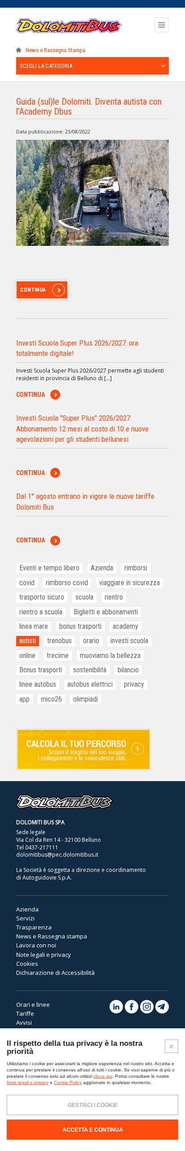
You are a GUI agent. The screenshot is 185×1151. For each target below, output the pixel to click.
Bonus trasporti (40, 670)
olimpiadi (85, 699)
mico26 (51, 699)
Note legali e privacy (43, 955)
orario (91, 640)
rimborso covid (67, 582)
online (27, 655)
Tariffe (25, 1013)
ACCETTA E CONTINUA (92, 1130)
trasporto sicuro (41, 597)
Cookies (27, 964)
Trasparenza (34, 927)
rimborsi (135, 568)
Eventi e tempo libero (49, 568)
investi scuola (129, 640)
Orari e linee (33, 1004)
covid (27, 582)
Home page (19, 50)
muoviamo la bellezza (110, 655)
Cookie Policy (68, 1082)
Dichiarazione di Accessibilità (55, 973)
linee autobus (37, 684)
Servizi (25, 918)
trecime (58, 655)
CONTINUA (33, 290)
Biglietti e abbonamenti (106, 612)
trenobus (59, 640)
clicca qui (102, 1076)
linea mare (33, 626)
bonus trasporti (80, 626)
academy (125, 626)
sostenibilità (89, 670)
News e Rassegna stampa (51, 936)
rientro (114, 597)
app (24, 699)
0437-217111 (41, 847)
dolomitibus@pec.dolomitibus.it (57, 854)
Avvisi (24, 1022)
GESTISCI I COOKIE (93, 1105)
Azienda (102, 568)
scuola (84, 597)
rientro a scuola (40, 612)
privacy (134, 684)
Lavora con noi (36, 945)
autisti (27, 640)
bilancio (128, 670)
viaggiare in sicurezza (129, 582)
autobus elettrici (90, 684)
